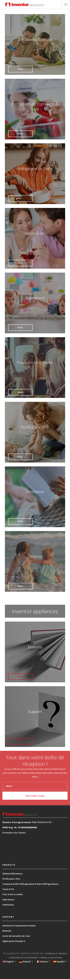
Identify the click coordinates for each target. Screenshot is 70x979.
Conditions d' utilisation (56, 953)
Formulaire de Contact (14, 832)
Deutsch (26, 961)
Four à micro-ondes (12, 894)
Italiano (43, 961)
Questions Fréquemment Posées (19, 925)
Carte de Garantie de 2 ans (16, 935)
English (10, 961)
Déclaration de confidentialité (23, 957)
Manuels (6, 930)
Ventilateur (8, 904)
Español (60, 961)
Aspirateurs (8, 899)
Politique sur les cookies (51, 957)
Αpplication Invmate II (13, 941)
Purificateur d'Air (11, 878)
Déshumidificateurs (12, 873)
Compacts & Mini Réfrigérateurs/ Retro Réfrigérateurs (30, 883)
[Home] (24, 4)
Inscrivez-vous (35, 795)
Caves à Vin (8, 889)
